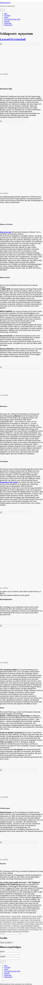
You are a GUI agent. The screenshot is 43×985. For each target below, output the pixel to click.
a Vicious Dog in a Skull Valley (10, 918)
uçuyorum (15, 931)
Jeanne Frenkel (29, 924)
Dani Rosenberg (35, 920)
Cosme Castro (24, 920)
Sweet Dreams (34, 929)
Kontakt (6, 21)
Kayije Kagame (5, 926)
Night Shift (20, 927)
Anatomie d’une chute (28, 918)
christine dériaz (5, 916)
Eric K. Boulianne (18, 922)
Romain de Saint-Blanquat (8, 929)
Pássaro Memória (30, 927)
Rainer (39, 927)
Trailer (6, 17)
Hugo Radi (7, 924)
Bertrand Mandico (13, 920)
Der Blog (7, 15)
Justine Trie (39, 924)
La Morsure (15, 926)
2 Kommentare (24, 931)
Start (5, 13)
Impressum (7, 23)
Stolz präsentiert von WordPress (21, 984)
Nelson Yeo (12, 927)
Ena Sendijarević (5, 922)
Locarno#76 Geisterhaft (13, 39)
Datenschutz (8, 25)
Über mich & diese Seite (12, 19)
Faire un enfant (30, 922)
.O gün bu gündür (36, 916)
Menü (2, 10)
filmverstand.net (5, 2)
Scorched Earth (23, 929)
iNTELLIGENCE (17, 924)
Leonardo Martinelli (26, 926)
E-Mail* (2, 956)
